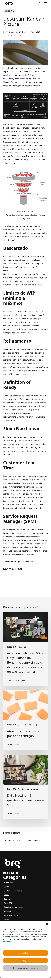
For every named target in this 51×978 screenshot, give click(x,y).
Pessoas (22, 647)
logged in (19, 840)
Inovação (7, 911)
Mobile (7, 919)
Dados (6, 895)
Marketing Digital (11, 915)
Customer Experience (13, 891)
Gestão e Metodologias (28, 725)
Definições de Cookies (25, 968)
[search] (40, 3)
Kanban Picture (11, 68)
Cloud (6, 887)
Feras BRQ (9, 11)
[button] (47, 924)
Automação (8, 883)
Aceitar (25, 953)
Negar (25, 960)
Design (7, 899)
